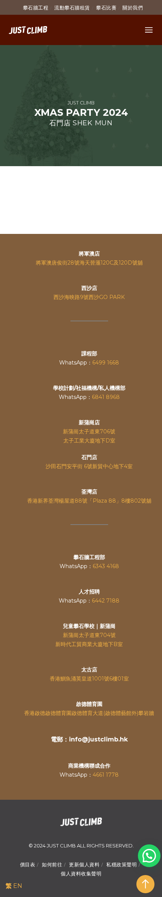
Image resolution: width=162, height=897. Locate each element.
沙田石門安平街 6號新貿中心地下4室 (89, 466)
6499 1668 (105, 362)
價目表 (27, 864)
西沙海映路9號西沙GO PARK (89, 297)
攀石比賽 (106, 8)
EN (17, 885)
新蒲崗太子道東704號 (89, 635)
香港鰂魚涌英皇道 (71, 678)
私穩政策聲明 (121, 864)
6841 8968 (106, 397)
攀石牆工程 (36, 8)
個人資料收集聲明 (81, 874)
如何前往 (52, 864)
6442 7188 (105, 600)
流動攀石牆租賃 (72, 8)
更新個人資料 (84, 864)
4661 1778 (106, 774)
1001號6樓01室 (110, 678)
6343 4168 (106, 566)
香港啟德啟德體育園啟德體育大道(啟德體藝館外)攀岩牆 (89, 713)
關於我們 (132, 8)
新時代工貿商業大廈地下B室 (89, 644)
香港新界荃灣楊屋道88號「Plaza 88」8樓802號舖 (89, 500)
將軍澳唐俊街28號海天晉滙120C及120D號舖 (89, 262)
